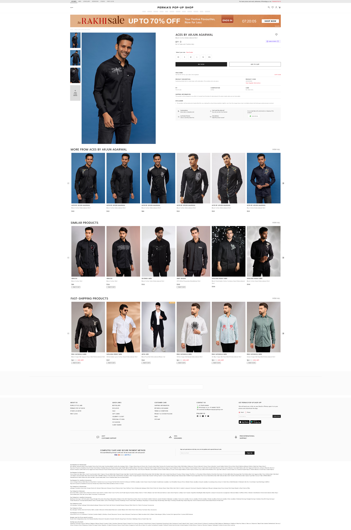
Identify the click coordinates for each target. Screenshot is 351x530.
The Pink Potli (115, 481)
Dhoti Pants (150, 488)
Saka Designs (158, 514)
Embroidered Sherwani (111, 509)
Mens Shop (274, 492)
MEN (79, 1)
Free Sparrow (134, 514)
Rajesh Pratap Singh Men (122, 474)
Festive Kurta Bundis (266, 492)
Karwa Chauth (142, 518)
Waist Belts (133, 500)
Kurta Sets (83, 488)
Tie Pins (117, 492)
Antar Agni (101, 466)
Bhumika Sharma (269, 467)
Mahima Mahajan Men (172, 475)
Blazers (150, 492)
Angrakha (193, 492)
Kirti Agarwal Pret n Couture (178, 514)
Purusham (200, 474)
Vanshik (132, 474)
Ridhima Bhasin (133, 467)
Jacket (119, 509)
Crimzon (122, 483)
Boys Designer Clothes (75, 509)
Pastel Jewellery (203, 499)
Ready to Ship (238, 488)
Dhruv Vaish (86, 474)
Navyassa (114, 514)
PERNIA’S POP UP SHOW (77, 408)
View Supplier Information (253, 83)
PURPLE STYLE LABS (76, 405)
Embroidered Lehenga (92, 505)
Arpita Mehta (154, 469)
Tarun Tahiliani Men (267, 474)
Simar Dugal (178, 469)
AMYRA (267, 481)
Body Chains (138, 499)
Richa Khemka (209, 469)
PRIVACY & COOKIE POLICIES (163, 414)
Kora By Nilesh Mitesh (123, 477)
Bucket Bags (161, 500)
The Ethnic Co (193, 474)
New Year (149, 518)
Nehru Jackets (95, 509)
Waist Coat (111, 492)
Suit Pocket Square (124, 492)
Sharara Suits (102, 505)
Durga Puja (123, 518)
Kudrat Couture (162, 475)
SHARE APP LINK (277, 416)
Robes (136, 492)
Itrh (215, 469)
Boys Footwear (143, 509)
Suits (98, 492)
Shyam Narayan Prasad (101, 469)
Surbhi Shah (83, 469)
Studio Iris (233, 469)
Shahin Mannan (255, 469)
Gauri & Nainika (212, 466)
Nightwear (205, 488)
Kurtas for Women (95, 488)
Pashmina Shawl (201, 500)
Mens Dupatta (206, 492)
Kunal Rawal (173, 474)
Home (71, 29)
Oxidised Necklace (84, 500)
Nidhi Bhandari (234, 481)
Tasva (71, 474)
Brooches (102, 494)
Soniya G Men (259, 475)
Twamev (179, 474)
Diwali (71, 518)
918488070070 (276, 1)
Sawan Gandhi (162, 469)
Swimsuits (193, 488)
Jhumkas (258, 499)
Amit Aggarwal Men (257, 474)
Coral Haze (252, 481)
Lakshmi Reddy (97, 514)
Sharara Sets (119, 488)
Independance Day (81, 518)
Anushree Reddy (109, 466)
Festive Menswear (74, 494)
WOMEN (73, 1)
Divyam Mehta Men (110, 474)
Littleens (152, 514)
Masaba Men (182, 475)
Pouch (127, 500)
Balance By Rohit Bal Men (88, 477)
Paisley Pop (96, 483)
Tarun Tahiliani (185, 467)
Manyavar (190, 466)
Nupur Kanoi (262, 466)
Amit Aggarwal (250, 467)
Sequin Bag (187, 500)
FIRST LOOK (110, 1)
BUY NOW (201, 64)
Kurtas (94, 492)
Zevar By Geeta (152, 481)
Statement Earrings (241, 499)
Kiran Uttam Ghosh (234, 466)
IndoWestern (257, 492)
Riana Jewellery (194, 481)
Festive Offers (246, 488)
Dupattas (199, 488)
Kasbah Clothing (154, 475)
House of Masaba (145, 469)
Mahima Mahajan (244, 466)
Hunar (146, 481)
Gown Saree (225, 488)
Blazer (123, 509)
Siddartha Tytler (177, 467)
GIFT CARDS (116, 414)
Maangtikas (114, 499)
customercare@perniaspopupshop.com (211, 409)
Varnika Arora (100, 481)
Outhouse (127, 481)
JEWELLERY (86, 1)
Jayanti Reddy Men (100, 477)
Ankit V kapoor (101, 474)
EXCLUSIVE (115, 408)
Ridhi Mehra (184, 466)
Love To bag (108, 481)
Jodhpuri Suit (182, 492)
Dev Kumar (220, 474)
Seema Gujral (169, 467)
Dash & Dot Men (78, 474)
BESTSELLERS (116, 405)
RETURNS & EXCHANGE (161, 408)
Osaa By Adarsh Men (154, 466)
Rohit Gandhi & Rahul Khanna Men (236, 475)
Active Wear (88, 494)
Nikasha (231, 467)
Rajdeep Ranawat (105, 467)
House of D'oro (181, 481)
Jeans (168, 492)
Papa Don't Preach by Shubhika (78, 467)
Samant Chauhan (74, 469)
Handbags (122, 500)
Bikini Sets (173, 488)
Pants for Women (158, 488)
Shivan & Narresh (198, 466)
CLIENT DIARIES (117, 425)
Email (242, 412)
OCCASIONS (116, 422)
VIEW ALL (276, 149)
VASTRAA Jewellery (135, 481)
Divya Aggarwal (91, 469)
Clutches (117, 500)
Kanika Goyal (111, 469)
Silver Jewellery (232, 499)
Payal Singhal (193, 467)
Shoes (94, 500)
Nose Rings (107, 499)
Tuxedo (188, 492)
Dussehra (107, 518)
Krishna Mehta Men (228, 474)
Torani (172, 469)
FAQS (156, 416)
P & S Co (79, 514)
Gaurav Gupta (201, 467)
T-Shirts (145, 492)
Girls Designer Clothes (75, 505)
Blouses (211, 488)
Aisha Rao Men (111, 475)
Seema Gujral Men (250, 475)
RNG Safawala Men (222, 475)
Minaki (187, 481)
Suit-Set (155, 492)
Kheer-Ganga (185, 474)
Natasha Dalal (80, 466)
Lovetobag (211, 481)
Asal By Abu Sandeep (119, 466)
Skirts (178, 488)
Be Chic (247, 481)
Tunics (133, 488)
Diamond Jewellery (222, 499)
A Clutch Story (226, 481)
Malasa (184, 469)
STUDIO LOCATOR (75, 411)
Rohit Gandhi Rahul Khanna (213, 467)
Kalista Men (146, 475)
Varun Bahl (236, 467)
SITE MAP (157, 419)
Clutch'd (122, 481)
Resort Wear (166, 488)
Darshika (214, 474)
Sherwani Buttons (162, 492)
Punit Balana (97, 467)
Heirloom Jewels (157, 499)
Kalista (226, 466)
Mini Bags (167, 500)
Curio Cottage (73, 481)
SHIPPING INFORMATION (161, 405)
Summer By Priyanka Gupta (167, 466)
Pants (101, 492)
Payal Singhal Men (195, 475)
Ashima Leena (224, 467)
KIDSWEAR (95, 1)
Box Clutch (193, 500)
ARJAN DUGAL (119, 475)
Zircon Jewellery (194, 499)
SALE (113, 411)
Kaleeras (119, 499)
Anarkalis (78, 488)
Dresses (109, 488)
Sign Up (249, 453)
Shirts (85, 492)
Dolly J (127, 466)
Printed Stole (220, 500)
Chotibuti (90, 514)
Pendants (164, 499)
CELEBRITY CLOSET (118, 416)
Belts (102, 500)
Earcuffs (125, 499)
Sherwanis (104, 488)
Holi (75, 518)
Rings (91, 499)
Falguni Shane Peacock (135, 466)
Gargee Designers (137, 475)
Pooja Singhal (88, 466)
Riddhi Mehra (125, 467)
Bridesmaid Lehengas (141, 488)
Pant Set (82, 494)
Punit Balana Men (247, 474)
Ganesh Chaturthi (114, 518)
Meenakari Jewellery (173, 499)
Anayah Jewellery (203, 481)
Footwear (94, 494)
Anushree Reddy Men (82, 475)
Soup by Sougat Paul (129, 469)
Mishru (251, 466)
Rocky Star (145, 466)
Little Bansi (84, 514)
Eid (88, 518)
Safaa (203, 469)
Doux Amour (218, 481)
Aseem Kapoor (270, 469)
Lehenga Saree (217, 488)
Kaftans (129, 488)
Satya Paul (95, 466)
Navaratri (101, 518)
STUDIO (103, 1)
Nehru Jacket (79, 492)
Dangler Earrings (251, 499)
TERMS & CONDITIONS (161, 411)
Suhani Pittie (103, 483)
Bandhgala (199, 492)
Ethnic (246, 492)
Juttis (106, 500)
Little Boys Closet (106, 514)
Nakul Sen (256, 466)
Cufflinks (241, 492)
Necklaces (72, 499)
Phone (248, 412)
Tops (124, 488)
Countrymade (93, 474)
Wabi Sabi (162, 474)
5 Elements (241, 481)
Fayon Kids (73, 514)
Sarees (88, 488)
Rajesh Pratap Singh (116, 467)
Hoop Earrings (270, 499)
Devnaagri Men (237, 474)
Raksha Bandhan (94, 518)
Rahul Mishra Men (212, 475)
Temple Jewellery (212, 499)
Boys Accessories (152, 509)
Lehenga (84, 505)
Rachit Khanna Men (92, 475)
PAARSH (188, 475)
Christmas (129, 518)
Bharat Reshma (207, 474)
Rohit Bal (147, 467)
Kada (90, 500)
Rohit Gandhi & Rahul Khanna (157, 467)
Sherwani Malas (234, 492)
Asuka (167, 474)
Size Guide (189, 52)
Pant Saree (231, 488)
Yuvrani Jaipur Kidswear (124, 514)
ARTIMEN (100, 475)
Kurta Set (109, 505)
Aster (142, 481)
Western (251, 492)
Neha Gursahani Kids (144, 514)
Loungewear (226, 492)
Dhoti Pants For (134, 505)
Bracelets (87, 499)
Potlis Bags (111, 500)
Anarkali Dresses (120, 505)
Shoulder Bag (180, 500)
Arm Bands (144, 499)
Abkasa (105, 475)
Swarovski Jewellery (184, 499)
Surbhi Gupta (190, 469)
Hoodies (132, 492)
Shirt (127, 509)
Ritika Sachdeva (111, 483)
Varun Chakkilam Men (111, 477)
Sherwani (89, 492)
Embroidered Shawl (211, 500)
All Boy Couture (166, 514)
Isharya (80, 481)
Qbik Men (275, 474)
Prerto (117, 483)
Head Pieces (131, 499)
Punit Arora (204, 475)
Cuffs (82, 499)
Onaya (205, 466)
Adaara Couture (226, 469)
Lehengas (72, 488)
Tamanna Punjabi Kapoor (243, 469)
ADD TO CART (255, 64)
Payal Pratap (90, 467)
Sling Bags (145, 500)
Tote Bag (173, 500)
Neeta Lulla (242, 467)
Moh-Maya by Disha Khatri (89, 481)
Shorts (141, 492)
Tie (99, 494)
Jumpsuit (213, 492)
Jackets (182, 488)
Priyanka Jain (119, 469)
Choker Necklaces (74, 500)
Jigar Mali (218, 469)
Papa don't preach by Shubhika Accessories (81, 483)
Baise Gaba (178, 466)
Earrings (78, 499)
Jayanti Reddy (220, 466)
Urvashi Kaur (263, 469)
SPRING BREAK (267, 475)
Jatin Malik (73, 475)
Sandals (99, 500)
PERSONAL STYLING (118, 419)
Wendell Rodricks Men (75, 477)
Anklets (150, 499)
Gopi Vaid (137, 469)
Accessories (219, 492)
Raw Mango (73, 466)
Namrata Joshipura (259, 467)
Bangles (96, 499)
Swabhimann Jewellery (163, 481)
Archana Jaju (197, 469)
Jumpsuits (187, 488)
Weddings (135, 518)
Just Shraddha (173, 481)
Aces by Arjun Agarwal (194, 34)
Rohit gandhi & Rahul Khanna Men (143, 474)
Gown (113, 488)
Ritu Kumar (141, 467)
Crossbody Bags (153, 500)
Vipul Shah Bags (260, 481)
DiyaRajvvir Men (128, 475)
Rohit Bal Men (155, 474)
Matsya (168, 469)
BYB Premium (189, 514)
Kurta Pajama (174, 492)
